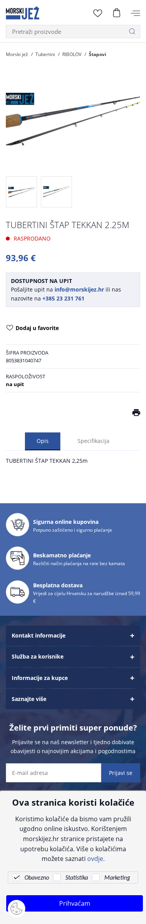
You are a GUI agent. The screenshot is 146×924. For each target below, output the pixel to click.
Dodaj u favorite (37, 328)
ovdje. (96, 858)
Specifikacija (93, 440)
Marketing (117, 878)
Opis (43, 440)
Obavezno (37, 878)
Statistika (76, 878)
